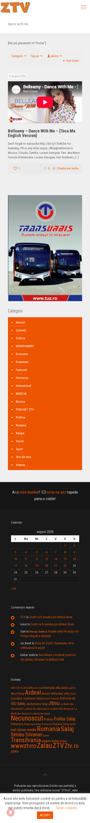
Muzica (20, 401)
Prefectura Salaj (32, 724)
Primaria (47, 724)
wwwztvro (23, 745)
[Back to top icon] (45, 775)
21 (55, 565)
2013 (13, 688)
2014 (19, 688)
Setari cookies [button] (66, 808)
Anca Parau (17, 693)
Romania (48, 729)
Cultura (20, 338)
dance (46, 698)
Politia (48, 719)
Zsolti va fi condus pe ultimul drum (50, 617)
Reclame (21, 425)
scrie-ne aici (56, 492)
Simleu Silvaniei (26, 735)
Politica (20, 417)
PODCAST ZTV (25, 409)
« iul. (14, 588)
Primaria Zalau (61, 724)
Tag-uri (34, 56)
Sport (19, 449)
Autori (55, 56)
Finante (55, 698)
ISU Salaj (18, 703)
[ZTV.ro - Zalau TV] (15, 7)
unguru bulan (50, 741)
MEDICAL (21, 393)
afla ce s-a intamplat (41, 688)
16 (74, 559)
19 (36, 565)
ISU (73, 698)
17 (15, 565)
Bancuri (20, 322)
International (23, 386)
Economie (22, 354)
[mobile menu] (83, 7)
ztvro (15, 751)
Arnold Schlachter (52, 693)
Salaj (67, 729)
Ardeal (33, 692)
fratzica (65, 698)
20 (46, 565)
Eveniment (22, 362)
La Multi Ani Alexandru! (36, 708)
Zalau (44, 745)
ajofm (72, 688)
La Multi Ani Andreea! (61, 708)
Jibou (54, 703)
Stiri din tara (23, 457)
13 (46, 559)
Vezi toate (72, 60)
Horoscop (22, 378)
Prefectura (17, 724)
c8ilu (67, 693)
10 (15, 559)
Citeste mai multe (67, 168)
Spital (46, 735)
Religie (20, 433)
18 (25, 565)
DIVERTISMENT (25, 346)
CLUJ (73, 693)
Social (20, 441)
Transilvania (26, 740)
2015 (25, 688)
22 (65, 565)
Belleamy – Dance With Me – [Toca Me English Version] (41, 133)
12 (36, 559)
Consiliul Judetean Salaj (27, 698)
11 (25, 559)
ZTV (22, 617)
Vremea (20, 465)
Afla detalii (62, 688)
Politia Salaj (64, 719)
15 (65, 559)
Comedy (21, 330)
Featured (21, 370)
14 (55, 559)
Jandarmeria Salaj (37, 704)
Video (63, 741)
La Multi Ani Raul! (40, 713)
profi (72, 724)
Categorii (17, 56)
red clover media (23, 730)
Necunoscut (27, 718)
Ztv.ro (71, 745)
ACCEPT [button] (45, 815)
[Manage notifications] (10, 812)
